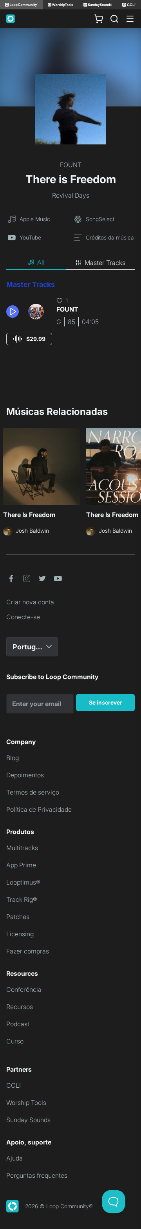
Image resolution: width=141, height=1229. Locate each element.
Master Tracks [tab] (105, 263)
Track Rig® (21, 899)
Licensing (20, 934)
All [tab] (41, 262)
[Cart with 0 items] (98, 18)
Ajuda (14, 1158)
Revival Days (70, 195)
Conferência (24, 989)
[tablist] (70, 263)
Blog (12, 758)
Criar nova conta (30, 602)
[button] (14, 311)
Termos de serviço (32, 792)
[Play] (12, 311)
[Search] (114, 18)
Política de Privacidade (39, 809)
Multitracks (22, 848)
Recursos (19, 1007)
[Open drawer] (130, 18)
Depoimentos (25, 775)
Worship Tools (26, 1102)
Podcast (17, 1024)
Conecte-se (23, 617)
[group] (29, 339)
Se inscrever (105, 702)
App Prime (21, 865)
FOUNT (70, 165)
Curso (15, 1041)
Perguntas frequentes (36, 1175)
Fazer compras (27, 951)
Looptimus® (23, 882)
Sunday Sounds (28, 1120)
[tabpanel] (70, 320)
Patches (17, 917)
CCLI (13, 1085)
